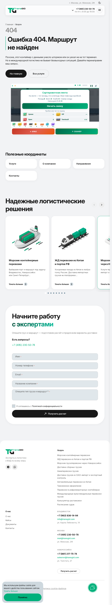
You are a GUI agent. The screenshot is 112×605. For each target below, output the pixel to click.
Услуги (12, 163)
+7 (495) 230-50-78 (23, 344)
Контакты (14, 175)
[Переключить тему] (99, 2)
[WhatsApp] (14, 467)
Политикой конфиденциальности (47, 406)
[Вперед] (101, 205)
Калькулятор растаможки (69, 500)
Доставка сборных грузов (69, 467)
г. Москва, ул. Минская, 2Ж (82, 3)
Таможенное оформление (69, 486)
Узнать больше (11, 591)
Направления (83, 163)
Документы (10, 524)
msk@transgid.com (66, 538)
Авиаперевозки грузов (68, 471)
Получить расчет (57, 413)
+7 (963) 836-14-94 (67, 515)
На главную (16, 73)
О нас (8, 516)
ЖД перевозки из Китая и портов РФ (74, 459)
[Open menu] (99, 10)
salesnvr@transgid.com (68, 557)
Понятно (22, 597)
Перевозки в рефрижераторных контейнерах (78, 490)
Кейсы (8, 520)
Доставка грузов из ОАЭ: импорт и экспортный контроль (79, 476)
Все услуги (38, 73)
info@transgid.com (66, 519)
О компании (49, 163)
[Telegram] (8, 467)
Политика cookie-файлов (53, 588)
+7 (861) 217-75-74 (67, 553)
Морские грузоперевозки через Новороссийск (79, 463)
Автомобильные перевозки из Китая (74, 482)
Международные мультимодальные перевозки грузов (79, 495)
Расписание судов (65, 504)
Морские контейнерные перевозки (73, 455)
